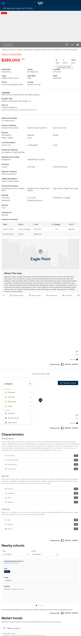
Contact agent (7, 44)
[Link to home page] (40, 3)
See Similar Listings (64, 67)
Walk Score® (44, 374)
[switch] (67, 45)
